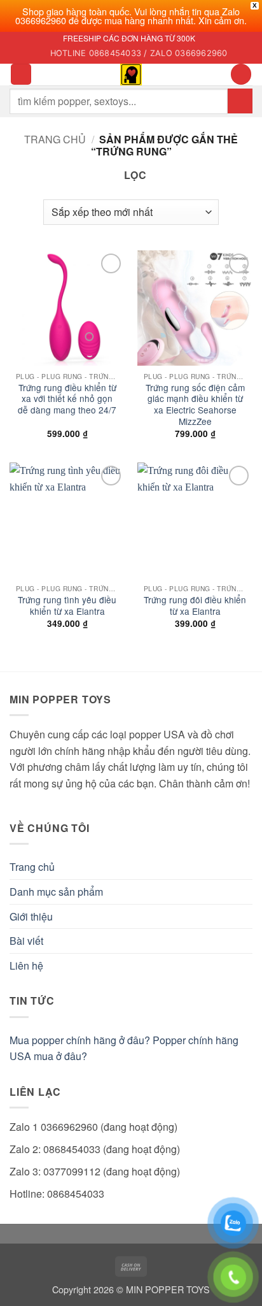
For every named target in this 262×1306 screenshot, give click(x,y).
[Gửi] (240, 101)
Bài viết (26, 940)
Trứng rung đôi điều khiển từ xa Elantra (195, 605)
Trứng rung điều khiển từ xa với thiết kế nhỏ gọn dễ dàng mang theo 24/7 (67, 399)
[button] (21, 74)
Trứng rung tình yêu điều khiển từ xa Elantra (67, 605)
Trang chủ (55, 139)
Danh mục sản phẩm (56, 891)
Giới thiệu (31, 916)
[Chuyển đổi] (244, 892)
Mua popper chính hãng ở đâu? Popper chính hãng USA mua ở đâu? (124, 1048)
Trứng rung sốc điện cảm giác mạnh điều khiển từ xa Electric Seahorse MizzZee (195, 404)
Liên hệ (26, 965)
